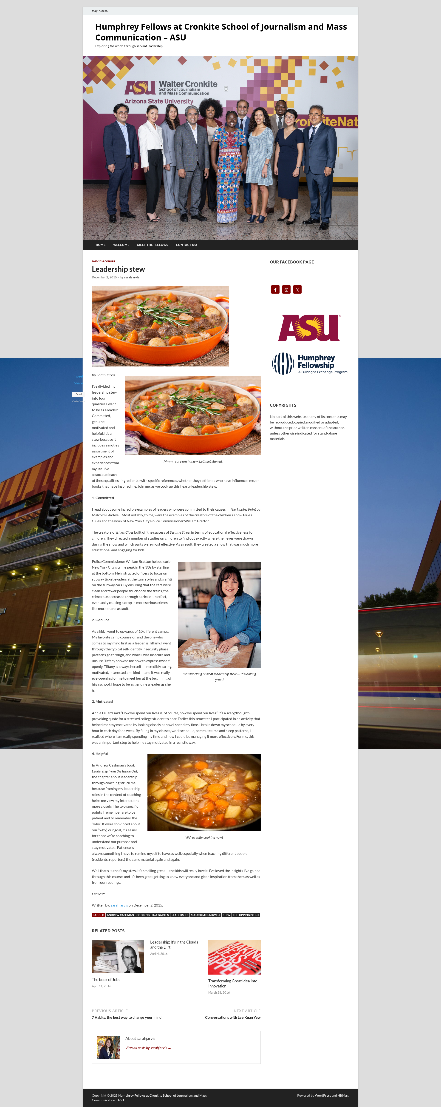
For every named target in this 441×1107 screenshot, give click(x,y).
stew (226, 915)
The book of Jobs (106, 979)
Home (100, 245)
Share (78, 383)
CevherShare (78, 401)
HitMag (343, 1095)
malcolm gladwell (205, 915)
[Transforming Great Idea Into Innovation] (234, 958)
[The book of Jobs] (118, 957)
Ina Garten (160, 915)
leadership (180, 915)
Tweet (78, 376)
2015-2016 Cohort (103, 261)
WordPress (323, 1095)
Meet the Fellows (152, 245)
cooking (143, 915)
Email (79, 394)
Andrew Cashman (120, 915)
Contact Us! (186, 245)
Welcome (121, 245)
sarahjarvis (131, 277)
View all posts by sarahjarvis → (148, 1047)
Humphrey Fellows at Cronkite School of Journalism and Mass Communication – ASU (221, 32)
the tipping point (246, 915)
